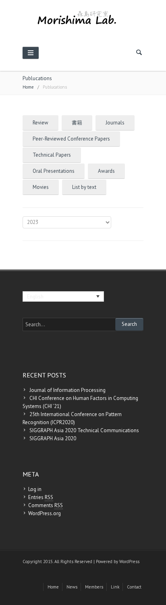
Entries (40, 497)
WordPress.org (44, 513)
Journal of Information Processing (67, 390)
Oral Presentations (54, 171)
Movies (41, 187)
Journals (115, 122)
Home (28, 87)
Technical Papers (52, 154)
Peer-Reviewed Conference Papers (71, 138)
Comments (45, 505)
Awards (106, 171)
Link (115, 587)
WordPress (129, 561)
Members (94, 587)
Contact (134, 587)
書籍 (77, 122)
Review (40, 122)
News (71, 587)
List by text (84, 187)
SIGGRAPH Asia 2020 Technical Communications (84, 430)
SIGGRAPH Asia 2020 (52, 438)
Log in (35, 489)
